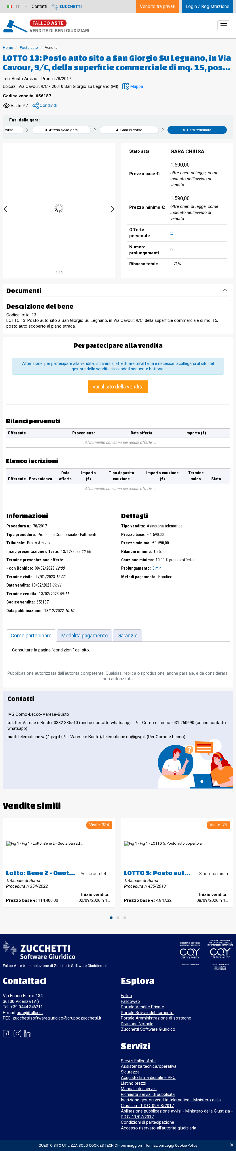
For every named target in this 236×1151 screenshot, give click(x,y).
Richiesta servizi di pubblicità (148, 1094)
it (18, 6)
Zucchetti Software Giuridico (148, 1029)
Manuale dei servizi (139, 1088)
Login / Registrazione (207, 6)
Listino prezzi (133, 1083)
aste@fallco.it (30, 1012)
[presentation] (6, 208)
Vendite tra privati (157, 6)
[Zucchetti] (67, 6)
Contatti (39, 6)
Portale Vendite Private (142, 1006)
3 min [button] (157, 568)
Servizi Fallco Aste (138, 1060)
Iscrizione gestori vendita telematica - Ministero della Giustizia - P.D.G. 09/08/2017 (171, 1102)
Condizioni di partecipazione (147, 1122)
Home (8, 47)
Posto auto (29, 47)
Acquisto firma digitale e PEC (148, 1077)
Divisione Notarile (137, 1023)
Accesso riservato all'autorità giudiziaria (158, 1128)
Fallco (126, 995)
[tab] (31, 635)
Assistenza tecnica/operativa (148, 1066)
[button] (132, 86)
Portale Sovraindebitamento (147, 1012)
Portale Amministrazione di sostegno (156, 1018)
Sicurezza (130, 1072)
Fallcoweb (130, 1001)
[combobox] (17, 6)
